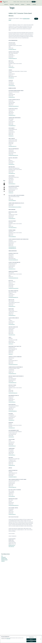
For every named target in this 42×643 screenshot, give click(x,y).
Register (33, 1)
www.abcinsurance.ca (12, 97)
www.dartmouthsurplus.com (13, 58)
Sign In (30, 1)
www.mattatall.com (11, 164)
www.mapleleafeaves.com (12, 382)
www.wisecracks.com (12, 465)
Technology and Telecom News (34, 4)
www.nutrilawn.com (11, 420)
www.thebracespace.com (12, 248)
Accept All (31, 641)
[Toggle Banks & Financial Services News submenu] (20, 4)
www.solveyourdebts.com (12, 487)
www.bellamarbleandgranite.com (13, 297)
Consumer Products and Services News (6, 4)
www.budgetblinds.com (12, 315)
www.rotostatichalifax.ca (12, 200)
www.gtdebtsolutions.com (12, 146)
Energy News (12, 4)
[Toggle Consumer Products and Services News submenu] (9, 4)
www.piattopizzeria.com (12, 514)
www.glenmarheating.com (12, 373)
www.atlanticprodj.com (12, 115)
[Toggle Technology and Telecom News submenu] (37, 4)
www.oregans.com (11, 77)
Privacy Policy (8, 638)
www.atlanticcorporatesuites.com (14, 106)
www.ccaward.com (11, 546)
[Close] (41, 639)
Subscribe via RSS (4, 558)
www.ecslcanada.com (12, 496)
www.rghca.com (11, 192)
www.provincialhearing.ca (12, 236)
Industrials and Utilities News (29, 4)
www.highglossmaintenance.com (13, 155)
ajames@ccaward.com (12, 545)
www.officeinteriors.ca (12, 183)
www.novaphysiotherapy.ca (12, 227)
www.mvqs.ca (11, 354)
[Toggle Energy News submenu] (14, 4)
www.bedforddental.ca (12, 218)
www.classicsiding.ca (12, 324)
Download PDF (3, 557)
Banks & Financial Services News (17, 4)
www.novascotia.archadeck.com (13, 259)
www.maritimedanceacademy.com (14, 505)
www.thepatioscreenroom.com (13, 364)
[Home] (4, 1)
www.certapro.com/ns (12, 334)
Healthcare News (23, 4)
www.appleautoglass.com (12, 49)
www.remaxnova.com (12, 427)
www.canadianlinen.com (12, 125)
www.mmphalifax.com (12, 173)
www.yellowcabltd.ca (12, 85)
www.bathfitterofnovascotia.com (13, 288)
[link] (15, 2)
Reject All (31, 639)
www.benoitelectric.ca (12, 306)
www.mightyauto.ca (11, 67)
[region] (21, 639)
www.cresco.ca (11, 343)
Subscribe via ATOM (4, 559)
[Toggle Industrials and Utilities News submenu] (31, 4)
